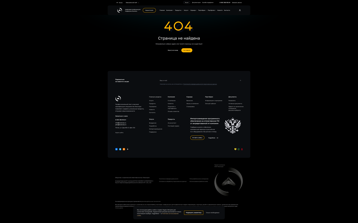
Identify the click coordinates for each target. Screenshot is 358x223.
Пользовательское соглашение (199, 179)
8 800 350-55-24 (225, 2)
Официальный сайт (131, 2)
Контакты (152, 112)
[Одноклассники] (124, 149)
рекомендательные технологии (151, 201)
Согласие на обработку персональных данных (173, 181)
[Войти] (240, 10)
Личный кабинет (210, 103)
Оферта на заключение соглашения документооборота (236, 108)
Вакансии (189, 100)
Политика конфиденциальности (168, 179)
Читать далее (119, 208)
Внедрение (152, 123)
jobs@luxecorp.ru (120, 124)
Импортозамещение (155, 129)
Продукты (152, 103)
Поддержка (152, 132)
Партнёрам (209, 97)
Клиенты (170, 103)
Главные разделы (155, 97)
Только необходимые (212, 212)
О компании (172, 100)
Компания (171, 97)
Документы (232, 97)
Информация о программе (213, 100)
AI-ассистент (172, 123)
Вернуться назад (173, 50)
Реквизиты (231, 100)
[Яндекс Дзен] (128, 149)
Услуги (151, 100)
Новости (152, 109)
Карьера (189, 97)
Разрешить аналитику (193, 212)
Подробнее (211, 138)
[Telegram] (120, 149)
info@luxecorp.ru (120, 123)
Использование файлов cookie (199, 181)
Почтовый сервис (173, 126)
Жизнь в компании (192, 103)
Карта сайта (119, 132)
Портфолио (152, 106)
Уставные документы (235, 103)
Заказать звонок (237, 2)
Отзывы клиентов (173, 111)
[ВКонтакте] (116, 149)
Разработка (153, 126)
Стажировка (190, 106)
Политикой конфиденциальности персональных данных (200, 84)
